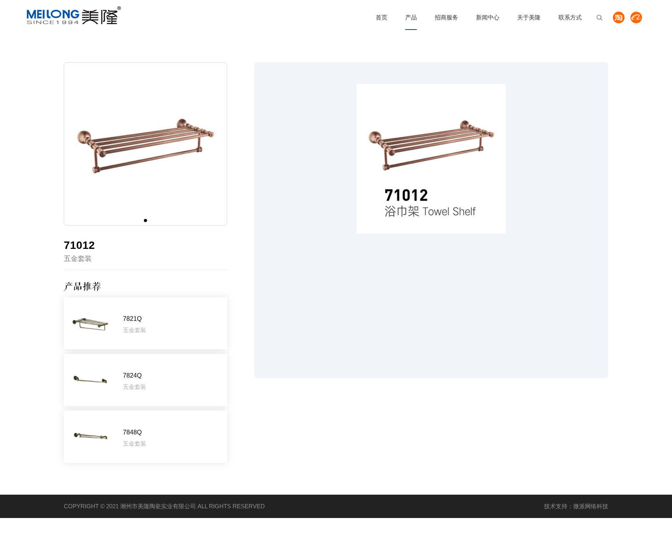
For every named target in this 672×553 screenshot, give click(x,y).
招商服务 (446, 17)
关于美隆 (529, 17)
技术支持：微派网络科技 (576, 506)
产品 (411, 17)
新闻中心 (487, 17)
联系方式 (570, 17)
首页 (381, 17)
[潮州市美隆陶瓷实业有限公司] (74, 15)
